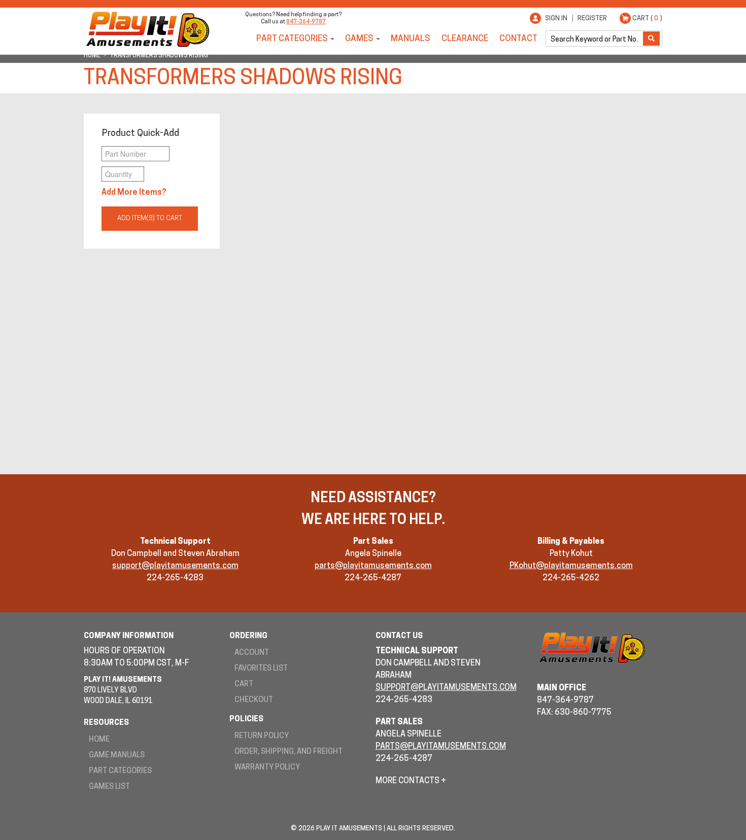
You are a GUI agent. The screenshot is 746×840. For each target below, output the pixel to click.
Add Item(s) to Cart (149, 218)
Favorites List (261, 669)
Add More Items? (133, 193)
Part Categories (292, 38)
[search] (595, 38)
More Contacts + (411, 781)
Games (359, 38)
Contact (518, 38)
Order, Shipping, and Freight (288, 752)
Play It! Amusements (147, 29)
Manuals (410, 38)
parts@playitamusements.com (373, 566)
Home (99, 740)
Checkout (253, 700)
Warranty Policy (267, 768)
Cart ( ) (647, 18)
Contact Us (399, 636)
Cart (243, 684)
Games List (109, 787)
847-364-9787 (306, 22)
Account (251, 653)
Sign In (556, 18)
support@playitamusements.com (175, 566)
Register (592, 18)
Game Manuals (117, 755)
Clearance (465, 38)
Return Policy (261, 736)
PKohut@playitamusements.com (571, 566)
